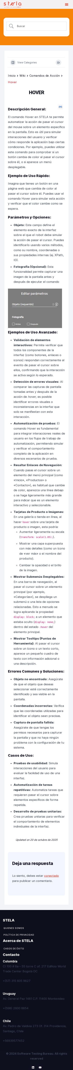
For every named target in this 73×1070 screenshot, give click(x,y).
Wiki (22, 75)
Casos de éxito (14, 948)
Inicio (12, 75)
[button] (66, 4)
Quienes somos (14, 928)
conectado (51, 875)
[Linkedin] (33, 1067)
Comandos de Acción (44, 75)
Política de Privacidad (19, 934)
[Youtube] (40, 1067)
